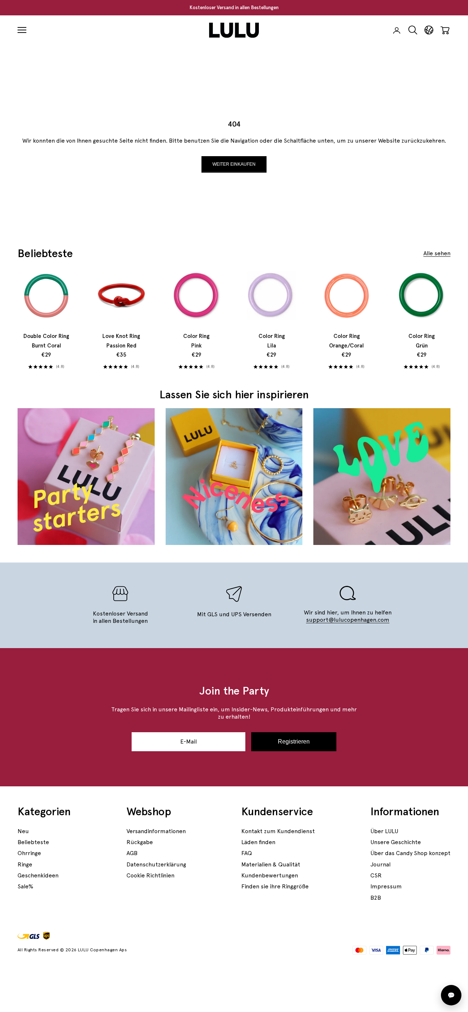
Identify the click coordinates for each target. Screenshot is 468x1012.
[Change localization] (428, 30)
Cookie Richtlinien (150, 875)
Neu (23, 831)
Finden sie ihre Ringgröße (275, 886)
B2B (375, 897)
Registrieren (294, 741)
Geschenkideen (38, 875)
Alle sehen (436, 253)
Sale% (25, 886)
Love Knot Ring (121, 341)
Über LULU (384, 831)
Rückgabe (140, 842)
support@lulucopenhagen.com (347, 619)
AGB (132, 853)
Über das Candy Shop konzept (410, 853)
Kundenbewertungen (269, 875)
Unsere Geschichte (395, 842)
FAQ (246, 853)
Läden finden (258, 842)
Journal (380, 864)
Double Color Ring (46, 341)
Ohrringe (29, 853)
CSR (376, 875)
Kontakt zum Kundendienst (278, 831)
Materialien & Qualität (270, 864)
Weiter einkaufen (234, 164)
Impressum (386, 886)
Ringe (25, 864)
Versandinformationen (156, 831)
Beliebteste (33, 842)
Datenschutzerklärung (156, 864)
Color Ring (196, 341)
